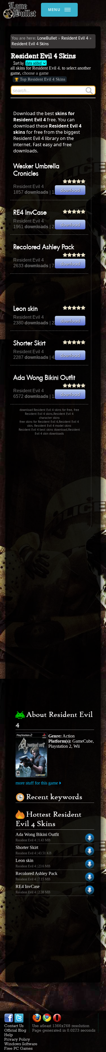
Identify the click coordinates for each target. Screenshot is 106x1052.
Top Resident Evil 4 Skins (42, 79)
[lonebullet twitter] (18, 1021)
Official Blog (15, 1030)
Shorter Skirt (29, 343)
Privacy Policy (17, 1039)
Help (8, 1034)
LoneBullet (47, 38)
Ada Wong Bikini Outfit (44, 378)
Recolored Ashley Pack (43, 247)
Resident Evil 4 (74, 38)
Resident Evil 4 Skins (30, 44)
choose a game (35, 73)
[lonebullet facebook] (8, 1021)
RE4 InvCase (30, 213)
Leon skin (25, 309)
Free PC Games (18, 1048)
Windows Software (20, 1044)
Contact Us (13, 1025)
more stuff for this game (37, 783)
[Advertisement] (58, 289)
